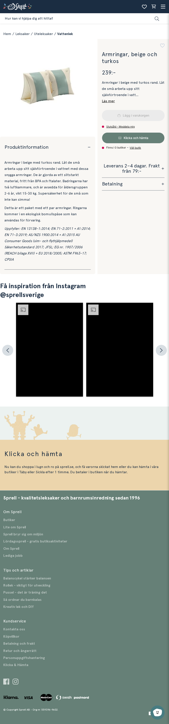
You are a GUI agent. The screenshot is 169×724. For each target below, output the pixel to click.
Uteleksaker (43, 34)
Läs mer (108, 101)
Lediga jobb (13, 555)
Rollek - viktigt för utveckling (26, 585)
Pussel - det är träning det (25, 592)
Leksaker (22, 34)
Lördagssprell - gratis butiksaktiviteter (35, 541)
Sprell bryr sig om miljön (23, 534)
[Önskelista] (144, 6)
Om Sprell (11, 548)
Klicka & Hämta (15, 665)
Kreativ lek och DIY (18, 607)
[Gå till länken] (6, 682)
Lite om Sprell (14, 527)
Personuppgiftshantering (24, 658)
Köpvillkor (11, 636)
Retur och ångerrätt (20, 651)
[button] (162, 46)
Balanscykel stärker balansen (27, 578)
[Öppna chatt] (158, 712)
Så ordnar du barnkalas (22, 599)
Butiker (9, 520)
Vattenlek (65, 34)
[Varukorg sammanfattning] (153, 6)
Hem (7, 34)
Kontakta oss (14, 629)
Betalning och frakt (19, 643)
